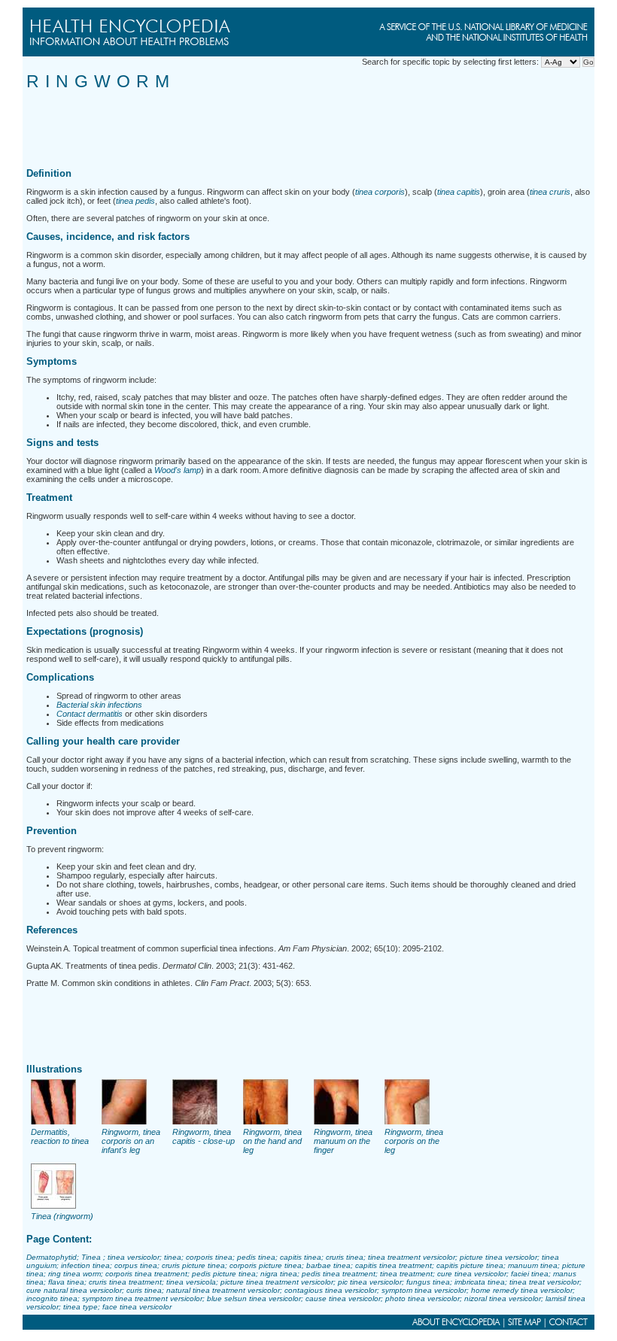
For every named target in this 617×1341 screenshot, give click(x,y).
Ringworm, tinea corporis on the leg (413, 1140)
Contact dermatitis (89, 713)
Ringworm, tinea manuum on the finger (343, 1140)
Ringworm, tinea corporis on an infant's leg (131, 1140)
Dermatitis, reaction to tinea (60, 1136)
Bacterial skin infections (99, 704)
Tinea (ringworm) (62, 1216)
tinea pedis (135, 200)
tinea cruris (550, 191)
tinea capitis (458, 191)
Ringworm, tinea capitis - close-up (203, 1136)
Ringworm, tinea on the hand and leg (272, 1140)
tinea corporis (380, 191)
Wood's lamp (177, 470)
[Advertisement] (300, 125)
